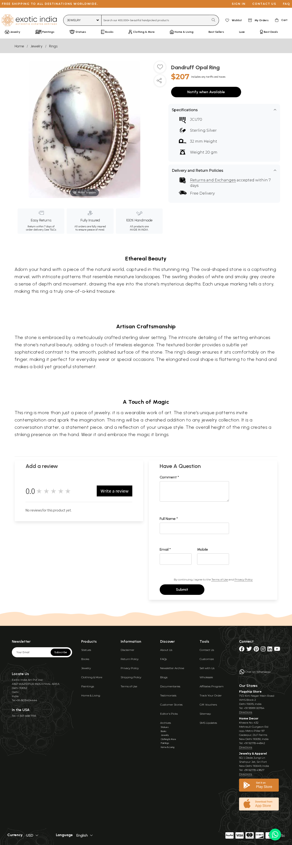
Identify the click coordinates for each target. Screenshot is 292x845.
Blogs (163, 677)
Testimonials (168, 695)
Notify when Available (206, 92)
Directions (245, 712)
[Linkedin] (269, 650)
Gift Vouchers (208, 704)
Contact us (264, 3)
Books (85, 659)
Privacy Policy (244, 579)
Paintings (87, 686)
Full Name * (169, 518)
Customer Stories (171, 704)
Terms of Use (219, 579)
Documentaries (170, 686)
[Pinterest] (256, 650)
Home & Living (90, 695)
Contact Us (207, 650)
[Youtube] (277, 650)
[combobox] (155, 20)
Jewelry (36, 46)
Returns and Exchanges (213, 180)
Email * (165, 549)
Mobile (202, 549)
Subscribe (60, 652)
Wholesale (206, 677)
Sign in (239, 3)
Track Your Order (211, 695)
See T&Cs (50, 229)
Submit (182, 589)
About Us (166, 650)
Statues (86, 650)
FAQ (286, 3)
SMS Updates (208, 722)
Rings (53, 46)
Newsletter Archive (172, 668)
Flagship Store (250, 691)
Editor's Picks (169, 713)
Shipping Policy (131, 677)
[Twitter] (249, 650)
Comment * (169, 477)
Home (19, 46)
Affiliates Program (212, 686)
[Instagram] (263, 650)
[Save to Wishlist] (160, 69)
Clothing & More (91, 677)
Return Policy (129, 659)
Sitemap (205, 713)
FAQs (163, 659)
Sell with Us (207, 668)
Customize (207, 659)
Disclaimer (127, 650)
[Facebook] (242, 650)
